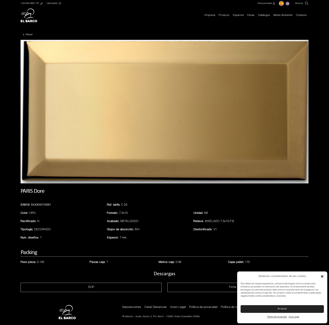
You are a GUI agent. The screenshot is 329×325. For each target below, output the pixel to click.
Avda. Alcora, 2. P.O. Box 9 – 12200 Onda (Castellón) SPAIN (168, 316)
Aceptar (282, 309)
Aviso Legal (294, 317)
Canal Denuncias (155, 307)
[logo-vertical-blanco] (29, 15)
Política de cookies (233, 307)
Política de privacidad (277, 317)
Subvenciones (131, 307)
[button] (322, 276)
